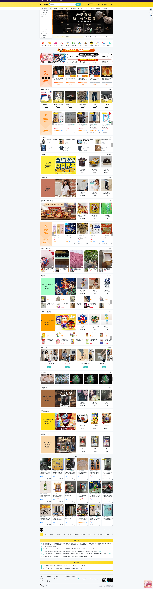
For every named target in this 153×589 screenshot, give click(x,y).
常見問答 (48, 578)
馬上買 (110, 200)
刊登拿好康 (104, 8)
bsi (42, 585)
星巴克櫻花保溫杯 (54, 530)
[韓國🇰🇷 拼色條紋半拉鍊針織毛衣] (73, 358)
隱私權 (104, 586)
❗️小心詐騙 (91, 8)
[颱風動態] (82, 55)
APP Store (110, 579)
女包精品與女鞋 (43, 18)
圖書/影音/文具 (43, 14)
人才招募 (55, 578)
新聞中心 (41, 578)
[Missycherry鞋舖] (104, 360)
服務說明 (41, 580)
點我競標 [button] (82, 172)
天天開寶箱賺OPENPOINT (62, 36)
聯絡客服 (48, 580)
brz (92, 530)
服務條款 (100, 586)
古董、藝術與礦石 (44, 12)
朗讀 (151, 9)
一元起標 (46, 530)
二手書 (69, 534)
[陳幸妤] (95, 61)
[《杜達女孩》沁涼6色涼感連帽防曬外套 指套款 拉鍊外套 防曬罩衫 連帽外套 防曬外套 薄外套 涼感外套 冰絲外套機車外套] (55, 358)
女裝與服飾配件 (43, 16)
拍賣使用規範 (107, 586)
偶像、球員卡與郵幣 (44, 10)
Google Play (110, 581)
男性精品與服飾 (43, 23)
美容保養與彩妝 (43, 25)
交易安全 (111, 586)
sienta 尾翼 (103, 530)
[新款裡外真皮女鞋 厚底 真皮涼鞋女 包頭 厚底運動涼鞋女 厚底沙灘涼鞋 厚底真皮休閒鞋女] (109, 358)
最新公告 (48, 581)
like (60, 132)
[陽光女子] (70, 55)
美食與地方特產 (43, 37)
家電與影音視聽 (43, 35)
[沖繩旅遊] (70, 61)
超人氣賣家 (73, 8)
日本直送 (55, 8)
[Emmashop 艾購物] (85, 360)
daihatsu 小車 (78, 530)
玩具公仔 (85, 8)
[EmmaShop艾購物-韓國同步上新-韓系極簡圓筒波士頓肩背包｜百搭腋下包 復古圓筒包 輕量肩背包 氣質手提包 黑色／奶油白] (91, 358)
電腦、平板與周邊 (44, 31)
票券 (95, 534)
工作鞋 (97, 530)
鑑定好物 (61, 8)
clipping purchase (62, 132)
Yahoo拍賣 (44, 4)
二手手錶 (71, 530)
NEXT (112, 100)
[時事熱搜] (76, 50)
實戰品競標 (109, 154)
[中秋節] (107, 55)
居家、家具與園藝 (44, 27)
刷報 (41, 530)
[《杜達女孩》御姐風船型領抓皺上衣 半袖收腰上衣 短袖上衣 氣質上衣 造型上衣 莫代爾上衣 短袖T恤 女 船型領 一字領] (55, 352)
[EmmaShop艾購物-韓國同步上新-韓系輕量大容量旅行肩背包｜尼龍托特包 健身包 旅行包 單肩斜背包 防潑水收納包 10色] (91, 352)
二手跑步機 (58, 534)
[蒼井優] (95, 55)
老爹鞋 (64, 534)
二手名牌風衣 (76, 534)
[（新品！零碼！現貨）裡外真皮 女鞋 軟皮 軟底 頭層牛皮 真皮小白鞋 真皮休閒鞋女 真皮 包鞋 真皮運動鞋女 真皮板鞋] (109, 352)
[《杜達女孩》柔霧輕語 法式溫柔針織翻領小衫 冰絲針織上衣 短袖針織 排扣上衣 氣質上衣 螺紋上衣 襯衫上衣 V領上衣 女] (46, 355)
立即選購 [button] (82, 428)
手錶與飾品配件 (43, 20)
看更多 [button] (48, 190)
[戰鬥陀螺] (107, 61)
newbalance (86, 530)
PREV (40, 100)
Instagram (49, 586)
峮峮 (61, 530)
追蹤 (49, 367)
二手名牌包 (100, 534)
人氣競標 (80, 8)
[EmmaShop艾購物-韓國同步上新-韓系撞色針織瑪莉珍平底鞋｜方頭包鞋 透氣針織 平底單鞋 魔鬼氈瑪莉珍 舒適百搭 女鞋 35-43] (82, 355)
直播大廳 (109, 372)
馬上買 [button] (82, 218)
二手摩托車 (110, 530)
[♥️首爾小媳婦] (67, 360)
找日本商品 (109, 275)
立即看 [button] (48, 167)
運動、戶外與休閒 (44, 29)
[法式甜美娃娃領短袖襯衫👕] (73, 352)
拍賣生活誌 (67, 8)
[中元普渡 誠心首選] (82, 22)
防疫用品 (89, 534)
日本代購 (98, 8)
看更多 (110, 89)
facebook (47, 586)
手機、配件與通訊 (44, 33)
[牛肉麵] (82, 61)
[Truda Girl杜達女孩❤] (49, 360)
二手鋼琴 (107, 534)
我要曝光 (45, 81)
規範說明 (89, 550)
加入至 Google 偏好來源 (151, 12)
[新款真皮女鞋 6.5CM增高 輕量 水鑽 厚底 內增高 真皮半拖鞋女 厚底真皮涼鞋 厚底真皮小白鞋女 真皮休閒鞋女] (101, 355)
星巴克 (51, 534)
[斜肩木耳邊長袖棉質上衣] (64, 355)
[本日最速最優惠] (148, 584)
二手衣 (46, 534)
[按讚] (53, 267)
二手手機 (83, 534)
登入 (91, 4)
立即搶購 (58, 84)
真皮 (66, 530)
